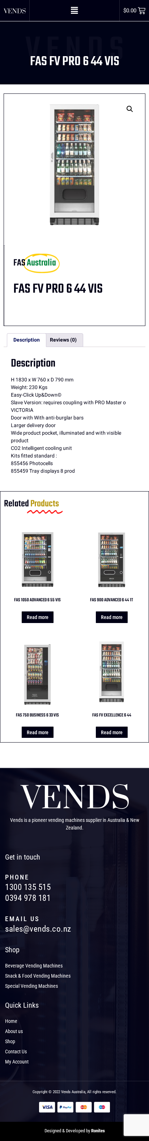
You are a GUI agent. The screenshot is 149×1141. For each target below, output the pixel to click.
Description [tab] (26, 340)
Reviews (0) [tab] (63, 340)
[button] (74, 10)
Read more (37, 617)
